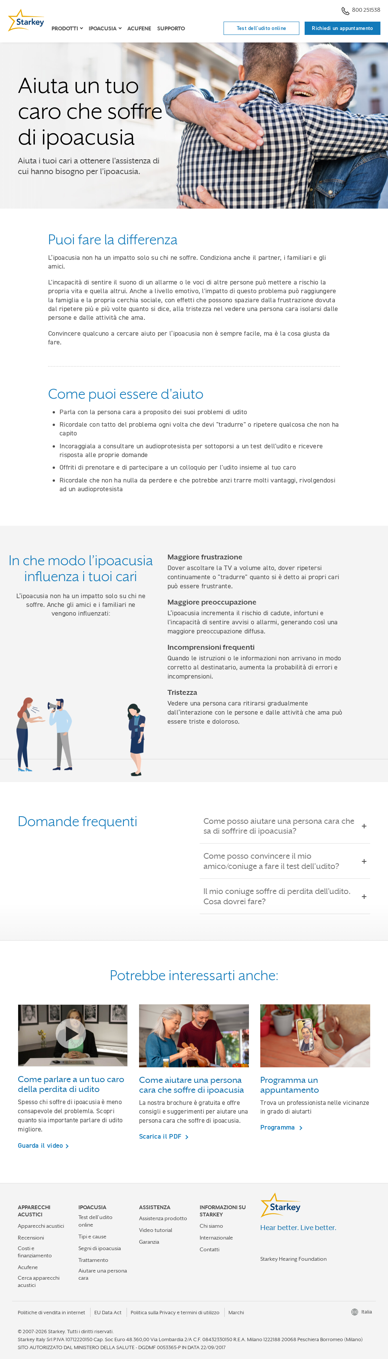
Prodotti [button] (65, 28)
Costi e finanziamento (35, 1251)
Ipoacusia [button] (103, 28)
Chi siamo (211, 1226)
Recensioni (31, 1238)
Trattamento (93, 1260)
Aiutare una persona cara (102, 1274)
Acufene (139, 28)
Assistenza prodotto (163, 1218)
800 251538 (366, 9)
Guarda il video (40, 1145)
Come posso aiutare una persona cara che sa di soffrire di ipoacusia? (278, 826)
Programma (278, 1127)
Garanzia (149, 1242)
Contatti (209, 1249)
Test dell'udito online (261, 28)
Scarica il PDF (161, 1136)
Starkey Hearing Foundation (293, 1259)
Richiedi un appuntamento (342, 28)
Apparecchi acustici (41, 1226)
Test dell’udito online (95, 1220)
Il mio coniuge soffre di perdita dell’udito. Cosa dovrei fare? (277, 896)
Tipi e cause (92, 1236)
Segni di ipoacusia (99, 1248)
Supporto (171, 28)
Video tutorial (155, 1230)
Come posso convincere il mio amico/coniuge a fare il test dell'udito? (271, 861)
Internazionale (216, 1238)
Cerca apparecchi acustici (38, 1281)
